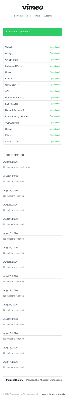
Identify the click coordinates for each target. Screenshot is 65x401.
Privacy (52, 394)
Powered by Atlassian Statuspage (44, 379)
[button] (48, 16)
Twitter (37, 15)
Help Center (18, 15)
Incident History (13, 379)
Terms (43, 394)
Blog (29, 15)
